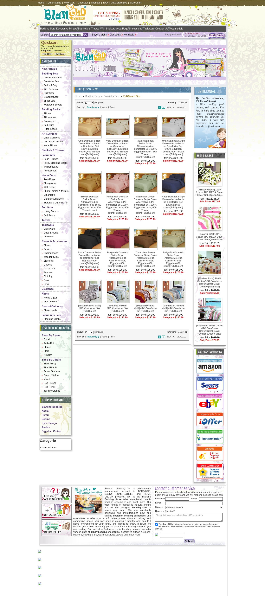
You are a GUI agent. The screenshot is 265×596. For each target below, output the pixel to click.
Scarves (48, 272)
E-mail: (158, 503)
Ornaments (49, 195)
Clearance (48, 288)
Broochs (48, 249)
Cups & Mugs (51, 232)
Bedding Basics (51, 109)
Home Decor (49, 175)
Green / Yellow (51, 375)
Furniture (47, 207)
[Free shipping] (128, 19)
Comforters (49, 121)
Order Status (54, 2)
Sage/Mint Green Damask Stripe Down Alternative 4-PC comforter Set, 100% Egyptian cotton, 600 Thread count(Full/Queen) (145, 204)
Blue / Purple (50, 367)
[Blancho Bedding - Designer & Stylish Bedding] (65, 23)
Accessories (50, 170)
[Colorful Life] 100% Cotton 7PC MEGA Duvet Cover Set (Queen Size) (209, 237)
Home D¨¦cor (50, 297)
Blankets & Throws (88, 28)
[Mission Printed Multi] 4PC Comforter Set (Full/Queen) (145, 308)
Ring (46, 284)
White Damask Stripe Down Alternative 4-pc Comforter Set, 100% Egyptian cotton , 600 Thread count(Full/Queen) (173, 147)
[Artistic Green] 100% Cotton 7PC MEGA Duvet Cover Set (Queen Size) (209, 192)
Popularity (92, 107)
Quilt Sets (49, 93)
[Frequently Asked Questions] (56, 502)
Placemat (49, 236)
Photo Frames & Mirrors (56, 191)
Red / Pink (49, 387)
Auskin (46, 427)
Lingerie (48, 264)
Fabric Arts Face (51, 315)
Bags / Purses (51, 159)
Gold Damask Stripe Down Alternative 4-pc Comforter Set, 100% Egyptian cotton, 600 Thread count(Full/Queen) (89, 147)
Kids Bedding (51, 89)
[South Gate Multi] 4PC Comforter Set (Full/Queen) (117, 308)
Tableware (148, 28)
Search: (44, 34)
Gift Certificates (119, 2)
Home (41, 2)
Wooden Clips (51, 257)
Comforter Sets (51, 81)
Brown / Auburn (52, 371)
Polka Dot (49, 343)
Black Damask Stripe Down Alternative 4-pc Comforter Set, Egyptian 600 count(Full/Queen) (89, 258)
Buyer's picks (99, 34)
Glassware (49, 229)
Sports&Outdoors (52, 306)
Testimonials (176, 28)
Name (104, 107)
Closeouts (115, 34)
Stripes (47, 347)
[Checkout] (60, 54)
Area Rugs (122, 28)
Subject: (159, 507)
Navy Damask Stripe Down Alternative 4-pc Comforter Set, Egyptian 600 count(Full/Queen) (173, 202)
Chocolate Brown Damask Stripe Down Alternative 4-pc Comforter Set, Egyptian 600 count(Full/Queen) (145, 259)
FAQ (105, 2)
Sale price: (85, 160)
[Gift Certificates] (56, 518)
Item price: (85, 158)
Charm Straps (51, 253)
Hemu (45, 414)
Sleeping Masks (52, 319)
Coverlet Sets (51, 97)
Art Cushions (49, 133)
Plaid (46, 351)
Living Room (50, 211)
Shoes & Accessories (54, 241)
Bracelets (49, 261)
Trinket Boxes (51, 166)
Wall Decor (49, 187)
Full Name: (160, 498)
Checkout (83, 2)
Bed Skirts (49, 125)
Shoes (47, 245)
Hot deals (129, 34)
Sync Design (49, 423)
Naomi (45, 410)
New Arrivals (49, 68)
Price (112, 107)
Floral (47, 339)
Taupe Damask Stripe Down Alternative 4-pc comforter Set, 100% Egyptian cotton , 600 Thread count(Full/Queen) (145, 148)
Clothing (48, 276)
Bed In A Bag (50, 85)
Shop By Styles (51, 335)
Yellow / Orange (52, 390)
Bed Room (49, 215)
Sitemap (95, 2)
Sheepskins (135, 28)
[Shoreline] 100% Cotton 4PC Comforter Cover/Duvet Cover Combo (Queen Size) (209, 329)
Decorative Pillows (66, 28)
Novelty (48, 355)
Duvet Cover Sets (53, 77)
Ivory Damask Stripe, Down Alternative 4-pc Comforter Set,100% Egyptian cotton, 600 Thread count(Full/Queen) (117, 147)
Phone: (194, 498)
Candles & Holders (54, 198)
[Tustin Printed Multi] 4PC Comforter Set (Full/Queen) (89, 308)
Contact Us (161, 28)
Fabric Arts (48, 155)
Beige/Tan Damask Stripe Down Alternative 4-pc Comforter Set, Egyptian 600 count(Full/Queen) (173, 259)
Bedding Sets (47, 28)
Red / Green (50, 383)
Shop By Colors (51, 359)
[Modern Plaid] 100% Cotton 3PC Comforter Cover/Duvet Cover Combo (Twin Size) (209, 282)
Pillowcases (50, 117)
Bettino (46, 419)
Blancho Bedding (52, 406)
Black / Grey (50, 363)
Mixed (47, 379)
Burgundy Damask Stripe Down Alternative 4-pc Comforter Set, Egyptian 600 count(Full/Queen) (117, 259)
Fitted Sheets (50, 129)
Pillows (47, 113)
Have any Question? (165, 511)
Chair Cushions (52, 137)
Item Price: (205, 198)
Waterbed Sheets (53, 104)
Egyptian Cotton (51, 431)
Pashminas (49, 268)
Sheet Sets (49, 100)
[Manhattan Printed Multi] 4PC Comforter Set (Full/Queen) (173, 308)
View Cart (69, 2)
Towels (46, 220)
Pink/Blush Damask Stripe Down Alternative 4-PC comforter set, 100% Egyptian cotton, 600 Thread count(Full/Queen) (117, 204)
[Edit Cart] (47, 54)
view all (181, 107)
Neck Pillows (50, 145)
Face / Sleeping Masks (56, 163)
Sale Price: (205, 201)
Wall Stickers (107, 28)
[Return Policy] (56, 535)
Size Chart (135, 2)
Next (169, 107)
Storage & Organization (56, 202)
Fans (46, 280)
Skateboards (50, 310)
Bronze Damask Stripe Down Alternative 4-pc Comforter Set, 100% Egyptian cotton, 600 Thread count (89, 203)
